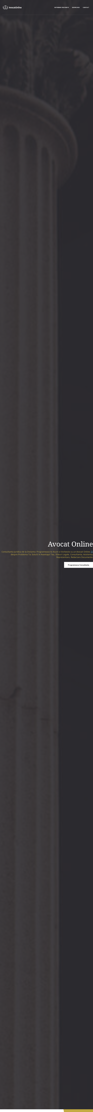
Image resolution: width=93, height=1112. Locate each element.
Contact (86, 7)
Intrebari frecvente (61, 7)
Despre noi (76, 7)
